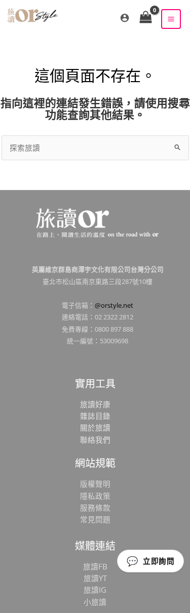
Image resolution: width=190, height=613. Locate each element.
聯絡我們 (95, 440)
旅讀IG (95, 590)
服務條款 (95, 507)
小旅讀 (95, 602)
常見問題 (95, 519)
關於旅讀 (95, 427)
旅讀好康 (95, 404)
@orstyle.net (114, 305)
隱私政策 (95, 496)
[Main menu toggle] (171, 19)
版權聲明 (95, 484)
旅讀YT (95, 578)
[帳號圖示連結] (124, 17)
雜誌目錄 (95, 416)
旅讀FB (95, 566)
